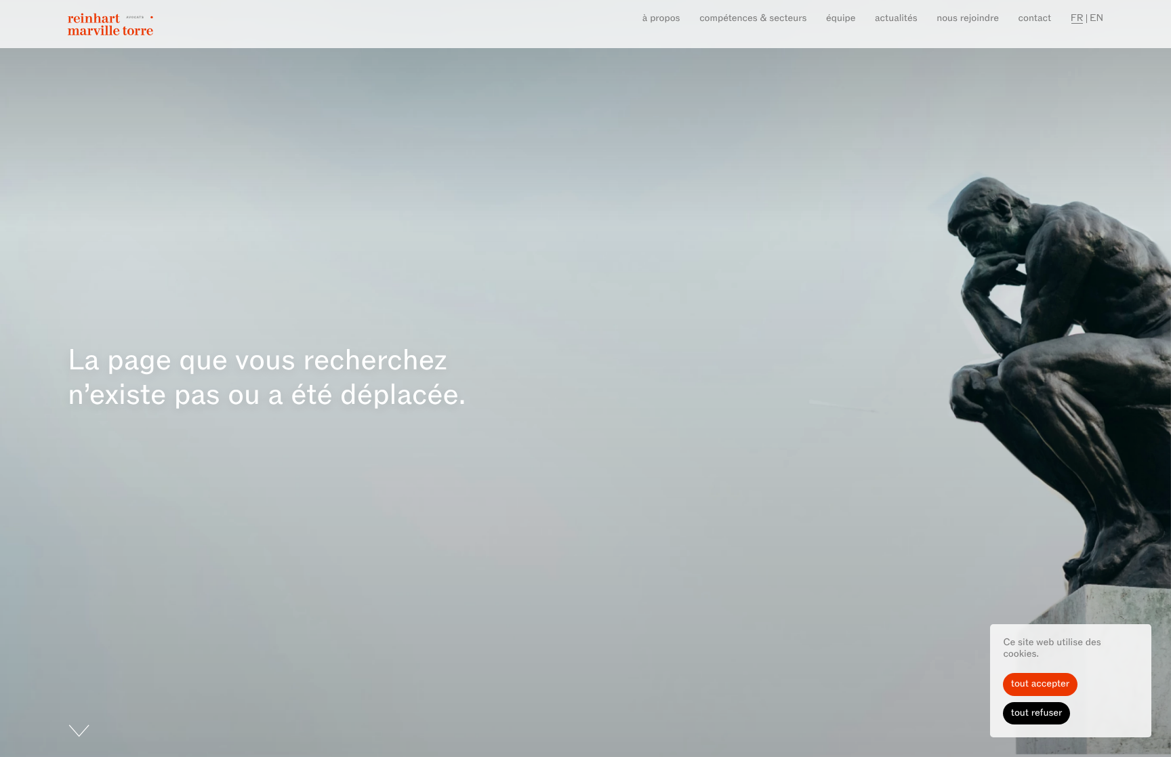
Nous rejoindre (968, 18)
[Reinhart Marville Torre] (110, 24)
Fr (1077, 18)
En (1096, 18)
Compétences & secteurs (752, 18)
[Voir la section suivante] (45, 740)
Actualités (896, 18)
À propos (661, 18)
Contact (1035, 18)
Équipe (840, 18)
